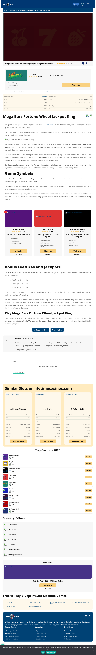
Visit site (76, 85)
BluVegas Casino (14, 509)
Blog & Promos (40, 639)
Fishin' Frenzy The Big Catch (36, 602)
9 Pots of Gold (77, 409)
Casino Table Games (12, 636)
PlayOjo (11, 462)
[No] (94, 650)
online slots (49, 125)
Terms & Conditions (72, 636)
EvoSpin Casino (14, 495)
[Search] (74, 4)
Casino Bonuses (41, 633)
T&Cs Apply (18, 254)
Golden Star (18, 229)
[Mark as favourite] (86, 63)
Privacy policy (51, 652)
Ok (43, 652)
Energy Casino (14, 502)
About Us (68, 631)
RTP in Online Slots (12, 639)
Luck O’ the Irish (11, 606)
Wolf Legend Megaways (35, 606)
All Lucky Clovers (18, 409)
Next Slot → (57, 330)
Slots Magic (48, 229)
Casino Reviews (41, 636)
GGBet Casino (14, 455)
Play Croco (32, 74)
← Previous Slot (40, 330)
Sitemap (68, 639)
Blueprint (44, 96)
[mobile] (88, 4)
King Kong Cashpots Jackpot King (80, 602)
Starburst (48, 409)
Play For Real (18, 441)
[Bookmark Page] (83, 63)
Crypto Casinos (40, 631)
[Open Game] (90, 64)
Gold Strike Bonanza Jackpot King (57, 603)
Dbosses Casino (77, 229)
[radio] (58, 64)
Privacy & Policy (70, 633)
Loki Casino (13, 489)
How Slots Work (11, 633)
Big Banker (9, 602)
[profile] (82, 4)
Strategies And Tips (12, 631)
